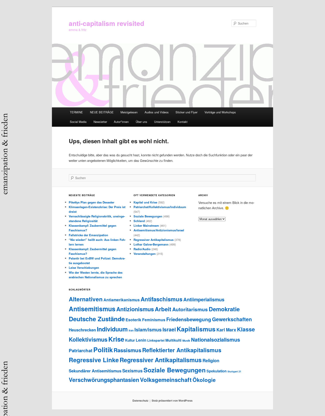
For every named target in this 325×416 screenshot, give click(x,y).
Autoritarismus (190, 309)
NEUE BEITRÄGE (102, 112)
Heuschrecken (82, 330)
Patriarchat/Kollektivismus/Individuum (160, 207)
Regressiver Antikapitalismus (154, 240)
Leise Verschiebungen (84, 267)
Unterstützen (162, 122)
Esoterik (133, 319)
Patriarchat (80, 350)
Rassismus (127, 350)
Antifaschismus (161, 299)
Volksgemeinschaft (166, 379)
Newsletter (100, 122)
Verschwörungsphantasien (104, 380)
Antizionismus (135, 309)
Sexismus (132, 371)
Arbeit (163, 309)
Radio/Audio (142, 249)
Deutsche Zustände (97, 318)
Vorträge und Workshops (220, 112)
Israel (169, 329)
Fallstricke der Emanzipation (88, 235)
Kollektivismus (88, 339)
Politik (103, 349)
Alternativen (86, 299)
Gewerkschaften (232, 319)
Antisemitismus (92, 308)
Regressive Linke (94, 359)
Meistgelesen (129, 112)
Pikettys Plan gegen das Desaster (91, 202)
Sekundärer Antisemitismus (95, 371)
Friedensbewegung (188, 319)
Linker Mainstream (146, 225)
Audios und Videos (157, 112)
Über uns (141, 122)
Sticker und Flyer (186, 112)
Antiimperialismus (203, 299)
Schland (139, 221)
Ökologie (204, 379)
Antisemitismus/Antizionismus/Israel (159, 230)
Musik (186, 340)
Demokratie (224, 309)
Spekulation (216, 370)
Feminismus (153, 319)
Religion (211, 360)
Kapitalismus (196, 328)
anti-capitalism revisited (106, 23)
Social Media (78, 122)
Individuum (112, 329)
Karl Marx (226, 330)
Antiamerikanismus (121, 299)
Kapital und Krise (145, 202)
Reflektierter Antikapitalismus (181, 350)
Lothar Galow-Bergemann (151, 244)
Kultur (130, 340)
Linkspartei (155, 340)
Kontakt (182, 122)
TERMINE (76, 112)
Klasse (246, 329)
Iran (131, 330)
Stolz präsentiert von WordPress (172, 400)
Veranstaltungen (145, 254)
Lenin (141, 340)
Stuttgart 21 (234, 371)
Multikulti (173, 340)
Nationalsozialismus (215, 339)
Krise (116, 339)
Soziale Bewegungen (148, 216)
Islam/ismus (148, 329)
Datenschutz (140, 400)
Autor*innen (121, 122)
